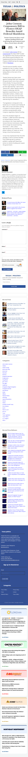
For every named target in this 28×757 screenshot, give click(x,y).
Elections (4, 374)
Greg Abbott (5, 380)
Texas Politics (5, 416)
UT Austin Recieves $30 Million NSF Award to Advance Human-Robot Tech (16, 203)
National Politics (6, 395)
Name (4, 246)
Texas (3, 413)
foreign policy (5, 378)
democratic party (6, 369)
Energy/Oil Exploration (7, 376)
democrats (4, 371)
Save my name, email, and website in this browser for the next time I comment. (12, 260)
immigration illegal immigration (9, 387)
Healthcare (4, 385)
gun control (4, 381)
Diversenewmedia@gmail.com (11, 560)
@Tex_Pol (7, 557)
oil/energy (4, 397)
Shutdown (10, 63)
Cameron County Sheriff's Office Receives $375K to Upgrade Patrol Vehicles (16, 208)
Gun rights (4, 383)
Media (3, 392)
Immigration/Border (6, 388)
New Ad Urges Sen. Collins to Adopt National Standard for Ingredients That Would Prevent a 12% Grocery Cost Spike (13, 737)
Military (4, 394)
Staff (9, 2)
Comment (5, 229)
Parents (4, 401)
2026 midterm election (7, 364)
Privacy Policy (4, 2)
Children (4, 365)
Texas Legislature (6, 415)
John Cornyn (13, 52)
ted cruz (4, 411)
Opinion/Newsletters (6, 399)
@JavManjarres (5, 547)
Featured (7, 160)
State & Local (5, 409)
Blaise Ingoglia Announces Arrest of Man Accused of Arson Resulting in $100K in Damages (12, 632)
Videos (3, 420)
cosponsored (6, 54)
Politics (4, 402)
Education (4, 373)
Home (2, 160)
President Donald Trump (7, 404)
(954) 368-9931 (8, 558)
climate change (5, 367)
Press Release (5, 406)
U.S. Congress (5, 418)
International (5, 390)
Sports (3, 408)
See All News (5, 637)
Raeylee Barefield (10, 47)
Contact (13, 2)
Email (4, 252)
